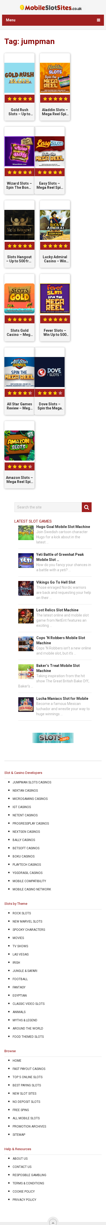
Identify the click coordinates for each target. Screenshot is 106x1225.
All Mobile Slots (26, 1118)
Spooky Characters (29, 930)
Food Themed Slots (28, 1037)
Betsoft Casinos (26, 848)
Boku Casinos (23, 856)
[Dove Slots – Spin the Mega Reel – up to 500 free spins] (49, 372)
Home (17, 1060)
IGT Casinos (22, 807)
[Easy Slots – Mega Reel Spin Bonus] (49, 151)
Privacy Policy (24, 1200)
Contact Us (22, 1167)
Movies (18, 938)
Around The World (28, 1028)
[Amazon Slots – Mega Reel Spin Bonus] (19, 445)
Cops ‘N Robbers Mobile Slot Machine (60, 640)
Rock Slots (22, 913)
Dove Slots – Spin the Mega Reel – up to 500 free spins (49, 406)
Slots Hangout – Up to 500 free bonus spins (19, 259)
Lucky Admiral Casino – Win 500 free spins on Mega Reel (55, 259)
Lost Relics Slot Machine (57, 610)
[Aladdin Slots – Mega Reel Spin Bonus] (55, 78)
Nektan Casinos (25, 790)
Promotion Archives (29, 1126)
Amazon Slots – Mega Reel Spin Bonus (19, 480)
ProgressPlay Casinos (31, 823)
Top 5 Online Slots (27, 1077)
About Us (20, 1158)
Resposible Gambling (29, 1175)
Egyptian (20, 995)
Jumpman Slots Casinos (32, 782)
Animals (19, 1012)
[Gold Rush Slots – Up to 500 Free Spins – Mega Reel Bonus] (19, 78)
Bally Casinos (24, 840)
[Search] (87, 507)
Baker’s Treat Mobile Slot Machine (58, 668)
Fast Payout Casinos (29, 1069)
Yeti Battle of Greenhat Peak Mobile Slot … (60, 557)
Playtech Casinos (27, 864)
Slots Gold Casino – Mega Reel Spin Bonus (19, 332)
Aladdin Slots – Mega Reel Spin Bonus (55, 112)
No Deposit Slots (26, 1102)
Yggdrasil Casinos (27, 873)
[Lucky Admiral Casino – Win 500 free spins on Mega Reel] (55, 225)
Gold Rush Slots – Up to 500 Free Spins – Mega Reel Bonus (19, 112)
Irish (16, 962)
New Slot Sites (24, 1093)
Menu (10, 20)
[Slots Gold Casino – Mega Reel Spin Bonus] (19, 298)
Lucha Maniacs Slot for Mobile (62, 698)
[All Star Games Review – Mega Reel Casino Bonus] (19, 372)
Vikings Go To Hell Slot (55, 582)
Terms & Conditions (28, 1183)
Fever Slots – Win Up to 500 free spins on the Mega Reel (55, 332)
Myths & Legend (25, 1020)
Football (20, 979)
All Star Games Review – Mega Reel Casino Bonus (19, 406)
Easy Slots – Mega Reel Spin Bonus (50, 185)
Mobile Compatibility (29, 881)
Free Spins (21, 1110)
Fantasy (19, 987)
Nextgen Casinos (26, 832)
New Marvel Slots (27, 921)
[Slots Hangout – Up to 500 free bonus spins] (19, 225)
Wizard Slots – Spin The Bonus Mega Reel (19, 185)
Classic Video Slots (29, 1004)
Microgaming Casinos (30, 799)
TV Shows (20, 946)
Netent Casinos (25, 815)
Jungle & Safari (25, 971)
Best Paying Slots (27, 1085)
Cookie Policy (24, 1191)
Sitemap (19, 1135)
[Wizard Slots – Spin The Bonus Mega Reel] (19, 151)
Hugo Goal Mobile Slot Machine (63, 527)
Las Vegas (21, 954)
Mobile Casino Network (32, 889)
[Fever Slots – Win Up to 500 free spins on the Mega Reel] (55, 298)
